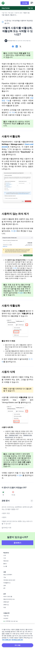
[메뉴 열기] (32, 3)
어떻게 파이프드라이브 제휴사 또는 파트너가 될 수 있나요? (17, 522)
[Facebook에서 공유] (13, 46)
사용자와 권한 (18, 12)
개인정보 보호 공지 (17, 640)
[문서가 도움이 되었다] (3, 492)
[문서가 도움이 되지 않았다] (13, 492)
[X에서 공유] (20, 46)
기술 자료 (4, 12)
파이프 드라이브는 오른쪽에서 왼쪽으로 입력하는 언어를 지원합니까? (17, 508)
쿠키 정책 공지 (6, 640)
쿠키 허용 (17, 645)
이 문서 (14, 231)
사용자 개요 (6, 513)
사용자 (4, 517)
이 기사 (12, 112)
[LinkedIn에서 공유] (17, 46)
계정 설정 (10, 12)
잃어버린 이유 (6, 527)
